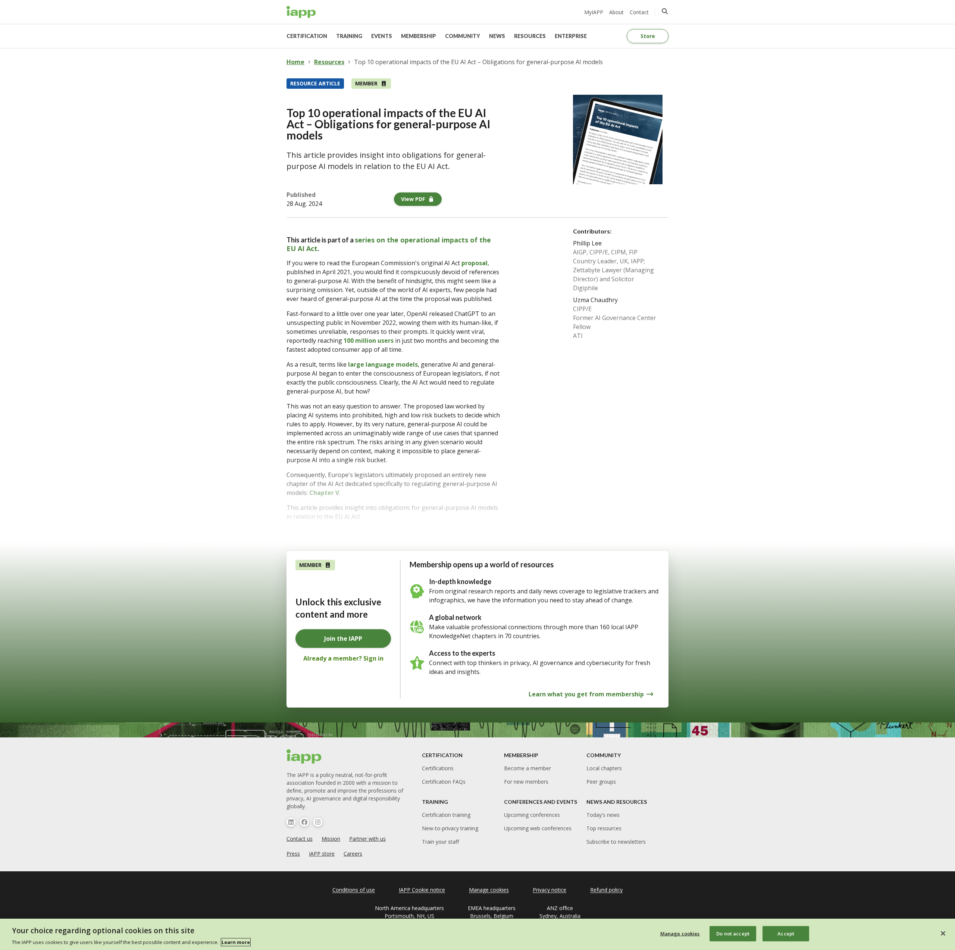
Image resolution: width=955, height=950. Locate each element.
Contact (639, 12)
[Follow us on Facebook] (304, 822)
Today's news (603, 814)
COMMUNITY (462, 36)
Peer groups (601, 781)
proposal (474, 263)
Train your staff (440, 841)
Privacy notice (549, 889)
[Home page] (304, 756)
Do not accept (732, 933)
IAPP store (322, 853)
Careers (353, 853)
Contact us (299, 838)
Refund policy (606, 889)
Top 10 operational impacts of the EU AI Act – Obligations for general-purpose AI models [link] (478, 62)
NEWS (497, 36)
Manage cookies (680, 933)
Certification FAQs (444, 781)
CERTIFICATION (306, 36)
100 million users (369, 340)
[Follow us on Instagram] (318, 822)
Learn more (236, 942)
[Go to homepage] (301, 12)
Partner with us (367, 838)
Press (293, 853)
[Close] (943, 933)
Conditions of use (353, 889)
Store (648, 36)
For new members (526, 781)
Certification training (446, 814)
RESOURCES (530, 36)
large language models (383, 364)
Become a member (527, 768)
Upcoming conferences (532, 814)
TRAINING (349, 36)
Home (295, 62)
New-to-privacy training (450, 828)
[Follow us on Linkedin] (291, 822)
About (616, 12)
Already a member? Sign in (343, 658)
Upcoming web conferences (538, 828)
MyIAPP (593, 12)
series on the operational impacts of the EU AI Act (388, 244)
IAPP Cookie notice (422, 889)
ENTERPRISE (571, 36)
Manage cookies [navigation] (489, 889)
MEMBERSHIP (418, 36)
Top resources (603, 828)
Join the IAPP (343, 638)
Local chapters (604, 768)
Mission (331, 838)
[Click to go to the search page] (664, 11)
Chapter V (324, 493)
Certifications (438, 768)
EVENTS (381, 36)
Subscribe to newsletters (616, 841)
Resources (329, 62)
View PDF (413, 199)
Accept (785, 933)
